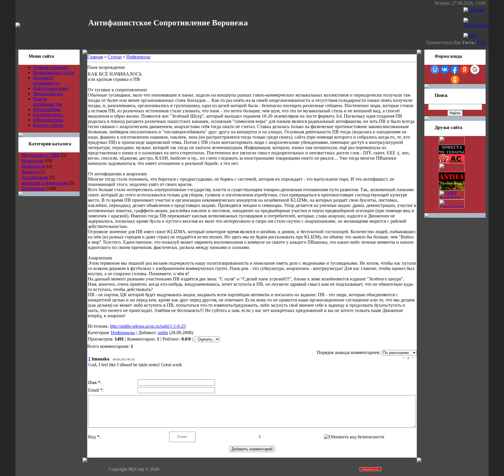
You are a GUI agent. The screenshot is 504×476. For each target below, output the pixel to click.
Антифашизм (35, 177)
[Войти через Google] (475, 69)
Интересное (33, 188)
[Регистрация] (476, 24)
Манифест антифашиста (46, 80)
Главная (95, 56)
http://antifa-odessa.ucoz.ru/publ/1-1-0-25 (148, 326)
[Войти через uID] (434, 69)
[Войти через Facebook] (454, 69)
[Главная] (473, 9)
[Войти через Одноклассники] (455, 79)
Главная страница (50, 67)
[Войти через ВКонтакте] (444, 69)
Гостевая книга (48, 114)
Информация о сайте (53, 72)
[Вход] (470, 35)
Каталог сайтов (48, 125)
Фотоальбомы (47, 109)
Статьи (115, 56)
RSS (481, 42)
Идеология (32, 160)
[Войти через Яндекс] (464, 69)
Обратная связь (48, 119)
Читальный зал (48, 93)
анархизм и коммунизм (45, 182)
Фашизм (30, 171)
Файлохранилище (51, 88)
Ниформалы (34, 166)
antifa (163, 332)
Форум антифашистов (47, 101)
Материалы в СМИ (41, 155)
